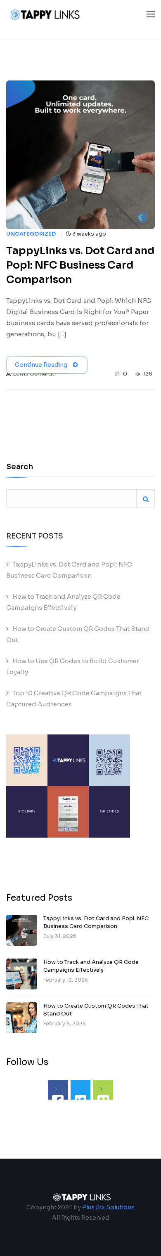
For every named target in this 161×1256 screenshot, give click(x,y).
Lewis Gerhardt (33, 374)
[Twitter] (80, 1090)
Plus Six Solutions (108, 1207)
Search (19, 467)
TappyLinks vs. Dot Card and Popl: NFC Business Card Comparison (96, 922)
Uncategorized (31, 234)
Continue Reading (41, 364)
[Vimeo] (103, 1090)
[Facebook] (58, 1090)
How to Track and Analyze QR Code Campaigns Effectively (91, 966)
